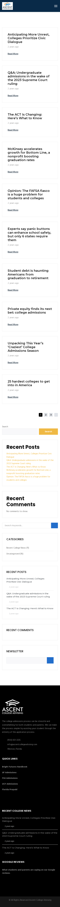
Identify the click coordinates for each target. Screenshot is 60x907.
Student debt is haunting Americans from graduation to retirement (28, 274)
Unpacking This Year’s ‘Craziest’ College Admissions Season (25, 347)
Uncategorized (13, 554)
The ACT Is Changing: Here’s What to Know (25, 116)
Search (5, 426)
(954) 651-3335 (14, 740)
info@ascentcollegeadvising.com (22, 744)
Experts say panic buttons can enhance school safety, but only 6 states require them (29, 234)
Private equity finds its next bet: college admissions (30, 310)
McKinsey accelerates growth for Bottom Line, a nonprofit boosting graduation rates (29, 154)
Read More (13, 54)
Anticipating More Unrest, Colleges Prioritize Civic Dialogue (28, 38)
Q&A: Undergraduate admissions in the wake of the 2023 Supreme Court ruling (29, 78)
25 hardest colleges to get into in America (29, 383)
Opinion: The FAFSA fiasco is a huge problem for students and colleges (29, 194)
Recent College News (16, 548)
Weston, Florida (14, 749)
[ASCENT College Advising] (7, 6)
